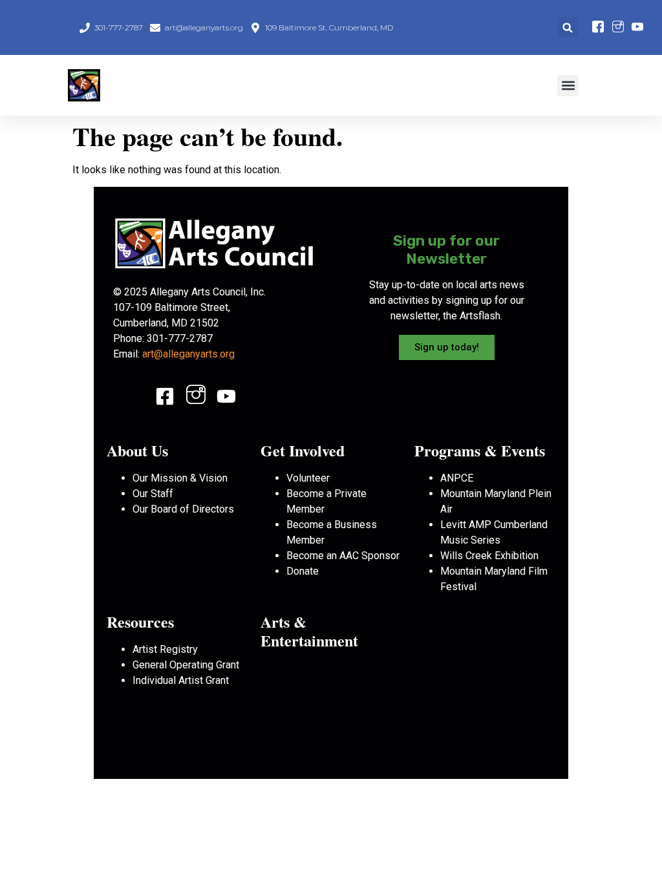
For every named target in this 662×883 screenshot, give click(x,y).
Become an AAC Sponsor (343, 555)
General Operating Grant (186, 665)
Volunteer (308, 478)
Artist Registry (165, 649)
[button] (568, 27)
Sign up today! (446, 347)
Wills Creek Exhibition (489, 555)
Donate (302, 571)
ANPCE (456, 478)
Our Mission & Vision (180, 478)
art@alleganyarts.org (188, 354)
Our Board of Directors (183, 509)
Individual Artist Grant (181, 680)
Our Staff (153, 493)
